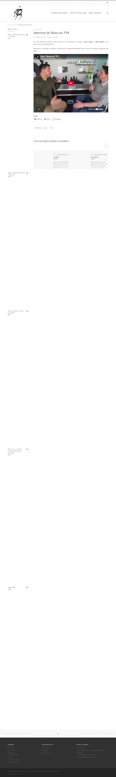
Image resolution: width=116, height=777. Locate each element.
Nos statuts (44, 750)
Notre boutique (11, 748)
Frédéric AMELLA (41, 37)
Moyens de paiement (14, 759)
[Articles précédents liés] (102, 146)
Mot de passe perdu (13, 762)
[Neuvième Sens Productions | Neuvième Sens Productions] (19, 12)
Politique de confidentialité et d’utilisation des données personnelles (90, 751)
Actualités (15, 25)
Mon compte (11, 753)
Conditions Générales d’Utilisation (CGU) (87, 754)
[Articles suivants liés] (106, 146)
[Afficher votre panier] (107, 2)
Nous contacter (11, 750)
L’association (45, 748)
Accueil (10, 25)
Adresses (11, 757)
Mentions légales (81, 748)
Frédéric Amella (18, 773)
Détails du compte (13, 754)
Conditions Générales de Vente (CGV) (86, 757)
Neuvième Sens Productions (20, 771)
